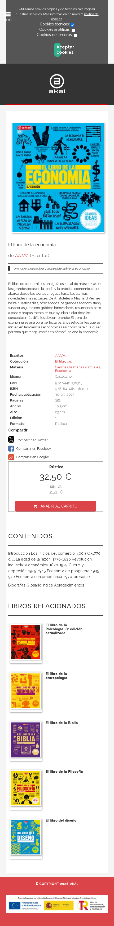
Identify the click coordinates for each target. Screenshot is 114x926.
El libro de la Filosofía (64, 771)
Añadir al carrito (59, 506)
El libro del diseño (61, 820)
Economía (63, 371)
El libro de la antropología (56, 676)
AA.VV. (22, 255)
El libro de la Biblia (62, 723)
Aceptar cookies (58, 50)
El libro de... (64, 361)
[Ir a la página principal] (57, 83)
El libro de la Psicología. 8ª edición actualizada (64, 629)
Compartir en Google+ (32, 457)
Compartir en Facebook (33, 449)
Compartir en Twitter (32, 440)
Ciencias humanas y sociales (77, 367)
